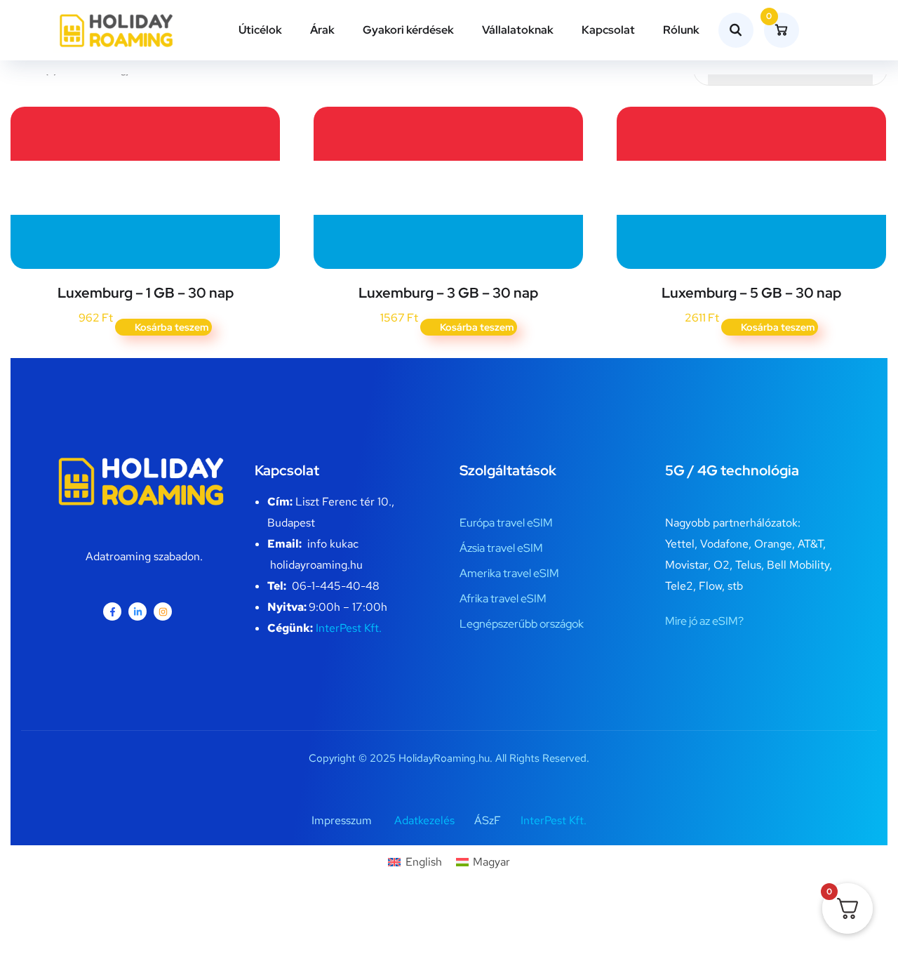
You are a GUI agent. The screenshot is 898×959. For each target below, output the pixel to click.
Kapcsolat (608, 29)
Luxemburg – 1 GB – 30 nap (146, 293)
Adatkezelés (424, 820)
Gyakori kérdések (408, 29)
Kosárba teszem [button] (171, 327)
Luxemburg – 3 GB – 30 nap (448, 293)
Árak (322, 29)
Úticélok (260, 29)
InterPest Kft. (349, 628)
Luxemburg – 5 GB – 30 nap (751, 293)
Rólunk (681, 29)
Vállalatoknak (518, 29)
